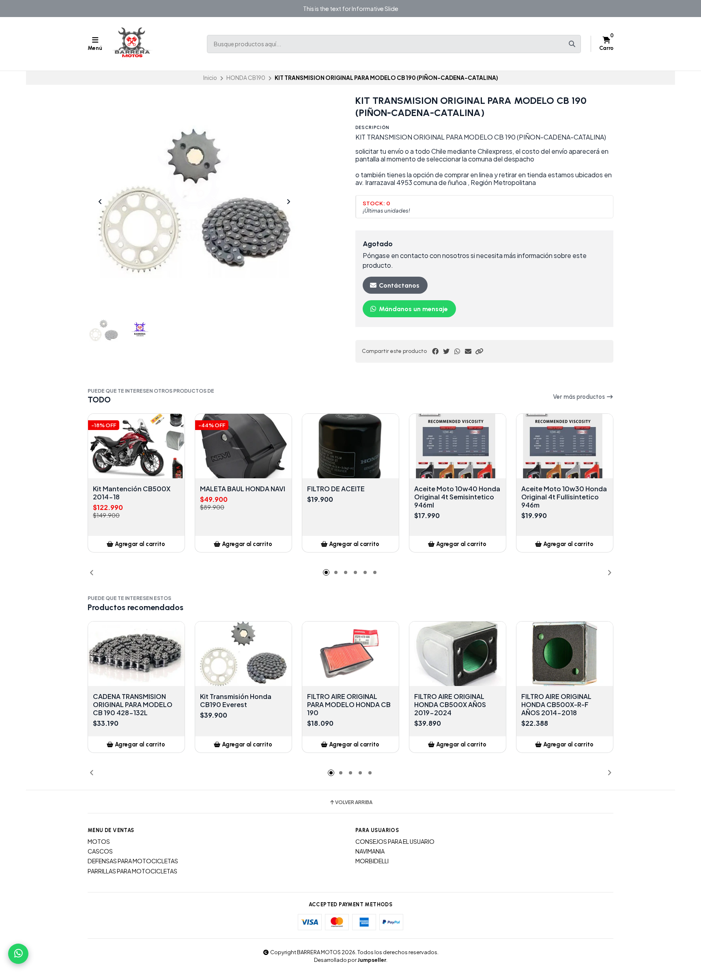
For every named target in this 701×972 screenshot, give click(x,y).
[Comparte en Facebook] (435, 351)
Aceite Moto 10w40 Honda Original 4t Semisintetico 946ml (457, 497)
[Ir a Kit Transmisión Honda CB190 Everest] (243, 653)
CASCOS (100, 851)
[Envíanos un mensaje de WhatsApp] (18, 954)
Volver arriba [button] (353, 802)
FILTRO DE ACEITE (336, 489)
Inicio (210, 77)
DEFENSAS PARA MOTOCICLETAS (133, 861)
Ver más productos (579, 397)
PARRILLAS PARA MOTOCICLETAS (132, 871)
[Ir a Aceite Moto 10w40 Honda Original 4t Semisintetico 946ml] (457, 446)
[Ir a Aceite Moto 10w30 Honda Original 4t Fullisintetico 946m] (564, 446)
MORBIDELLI (372, 861)
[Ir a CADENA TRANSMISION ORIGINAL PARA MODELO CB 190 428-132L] (136, 653)
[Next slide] (288, 202)
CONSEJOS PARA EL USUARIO (394, 841)
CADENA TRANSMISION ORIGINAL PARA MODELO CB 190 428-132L (132, 704)
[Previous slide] (100, 202)
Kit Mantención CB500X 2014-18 (131, 493)
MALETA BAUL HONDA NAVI (242, 489)
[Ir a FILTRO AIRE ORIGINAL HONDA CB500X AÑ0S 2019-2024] (457, 653)
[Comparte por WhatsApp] (457, 351)
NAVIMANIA (370, 851)
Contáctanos (398, 285)
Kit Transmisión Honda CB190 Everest (235, 700)
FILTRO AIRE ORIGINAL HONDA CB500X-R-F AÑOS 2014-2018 (556, 704)
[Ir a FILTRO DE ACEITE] (350, 446)
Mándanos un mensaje (412, 309)
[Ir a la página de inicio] (132, 44)
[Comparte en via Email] (468, 351)
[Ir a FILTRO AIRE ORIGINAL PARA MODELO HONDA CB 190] (350, 653)
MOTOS (99, 841)
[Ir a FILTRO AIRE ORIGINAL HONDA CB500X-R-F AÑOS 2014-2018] (564, 653)
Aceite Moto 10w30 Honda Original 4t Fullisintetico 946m (564, 497)
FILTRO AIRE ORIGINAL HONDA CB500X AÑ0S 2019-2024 (450, 704)
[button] (479, 351)
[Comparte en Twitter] (446, 351)
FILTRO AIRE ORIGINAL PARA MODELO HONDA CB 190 (349, 704)
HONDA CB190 (245, 77)
